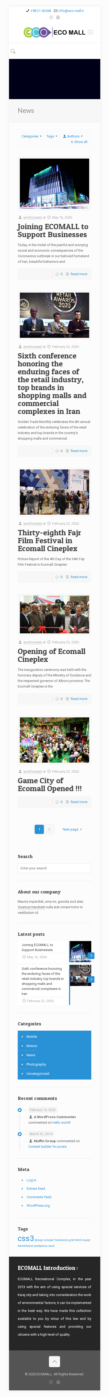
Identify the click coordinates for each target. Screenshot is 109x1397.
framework (61, 1240)
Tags (50, 136)
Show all (80, 142)
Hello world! (61, 1122)
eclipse (48, 1240)
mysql (86, 1240)
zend (51, 1246)
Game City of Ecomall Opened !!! (50, 784)
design (39, 1240)
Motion (31, 1046)
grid (71, 1240)
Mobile (31, 1037)
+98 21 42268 (41, 11)
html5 (78, 1240)
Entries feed (36, 1189)
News (30, 1055)
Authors (73, 136)
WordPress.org (38, 1205)
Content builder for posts (47, 1147)
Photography (36, 1064)
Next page (70, 829)
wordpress (40, 1246)
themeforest (25, 1246)
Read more (79, 274)
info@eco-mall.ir (71, 11)
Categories (30, 136)
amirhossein (32, 217)
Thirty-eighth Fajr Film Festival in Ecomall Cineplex (49, 540)
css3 (26, 1238)
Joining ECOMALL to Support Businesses (53, 230)
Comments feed (39, 1197)
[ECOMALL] (54, 32)
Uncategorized (37, 1074)
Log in (31, 1180)
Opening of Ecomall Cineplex (51, 655)
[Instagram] (51, 17)
